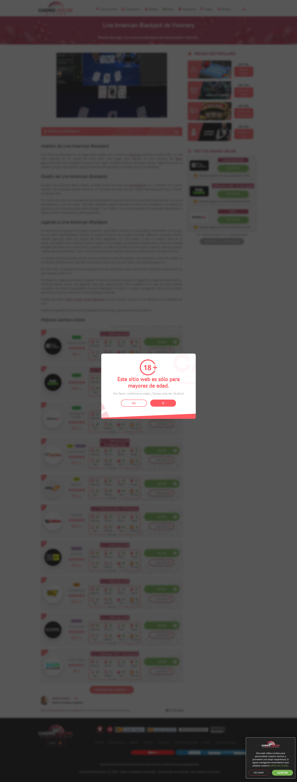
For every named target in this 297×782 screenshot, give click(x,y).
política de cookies (278, 765)
